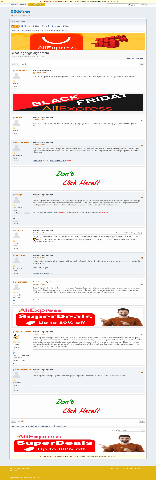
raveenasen (20, 255)
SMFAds (11, 470)
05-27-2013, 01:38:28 (40, 73)
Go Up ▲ (144, 468)
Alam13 (18, 117)
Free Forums (19, 470)
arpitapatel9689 (22, 142)
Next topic (140, 58)
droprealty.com (38, 300)
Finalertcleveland (23, 369)
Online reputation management (43, 273)
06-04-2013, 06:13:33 (39, 257)
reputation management (41, 268)
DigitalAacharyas (23, 331)
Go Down (15, 64)
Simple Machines (25, 468)
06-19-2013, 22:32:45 (39, 284)
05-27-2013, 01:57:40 (39, 120)
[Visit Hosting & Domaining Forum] (78, 188)
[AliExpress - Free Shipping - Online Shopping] (78, 50)
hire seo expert (96, 213)
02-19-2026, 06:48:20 (39, 372)
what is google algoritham (42, 70)
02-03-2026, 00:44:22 (39, 334)
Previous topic (129, 58)
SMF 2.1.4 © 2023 (14, 468)
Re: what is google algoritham (43, 118)
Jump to (114, 430)
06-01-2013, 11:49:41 (39, 197)
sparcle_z (19, 230)
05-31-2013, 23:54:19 (39, 145)
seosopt (18, 194)
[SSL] (14, 300)
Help (112, 468)
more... (116, 1)
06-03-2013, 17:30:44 (39, 232)
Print (142, 64)
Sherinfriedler (21, 282)
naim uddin (20, 70)
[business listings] (14, 218)
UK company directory (51, 213)
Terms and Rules (135, 468)
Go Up (14, 421)
